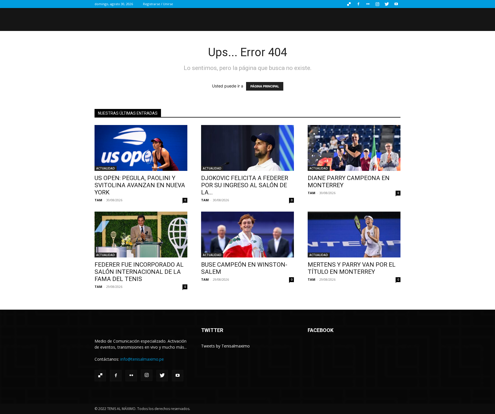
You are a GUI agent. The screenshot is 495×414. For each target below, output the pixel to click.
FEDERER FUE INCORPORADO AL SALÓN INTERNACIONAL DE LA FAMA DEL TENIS (139, 271)
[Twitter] (386, 4)
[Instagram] (377, 4)
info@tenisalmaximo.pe (142, 359)
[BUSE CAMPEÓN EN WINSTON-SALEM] (247, 234)
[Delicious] (349, 4)
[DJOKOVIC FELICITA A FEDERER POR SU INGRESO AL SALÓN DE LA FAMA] (247, 148)
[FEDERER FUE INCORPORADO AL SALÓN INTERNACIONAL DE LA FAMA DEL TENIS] (141, 234)
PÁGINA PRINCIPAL (264, 86)
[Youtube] (396, 4)
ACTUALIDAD (105, 168)
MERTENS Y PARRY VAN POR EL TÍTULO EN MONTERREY (352, 268)
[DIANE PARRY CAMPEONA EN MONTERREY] (354, 148)
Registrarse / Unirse (158, 4)
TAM (98, 200)
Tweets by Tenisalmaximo (225, 346)
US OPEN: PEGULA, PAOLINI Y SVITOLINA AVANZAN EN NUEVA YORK (140, 185)
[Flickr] (368, 4)
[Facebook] (358, 4)
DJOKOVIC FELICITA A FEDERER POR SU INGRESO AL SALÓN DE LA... (244, 185)
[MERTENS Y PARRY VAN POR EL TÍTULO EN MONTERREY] (354, 234)
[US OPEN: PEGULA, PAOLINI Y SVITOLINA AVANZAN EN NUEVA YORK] (141, 148)
